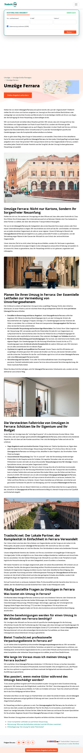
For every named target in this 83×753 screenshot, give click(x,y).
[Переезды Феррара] (57, 741)
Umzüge (7, 77)
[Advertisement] (41, 52)
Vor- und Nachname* (13, 18)
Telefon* (56, 18)
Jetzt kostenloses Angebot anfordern (41, 750)
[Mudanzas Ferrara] (55, 741)
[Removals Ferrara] (50, 741)
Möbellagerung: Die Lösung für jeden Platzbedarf (25, 727)
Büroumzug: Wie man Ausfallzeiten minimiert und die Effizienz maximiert (34, 724)
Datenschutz (62, 744)
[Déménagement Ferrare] (53, 741)
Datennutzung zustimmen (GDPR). (19, 26)
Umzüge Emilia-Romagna (22, 77)
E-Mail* (32, 18)
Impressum (74, 741)
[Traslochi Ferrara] (48, 741)
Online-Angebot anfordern (18, 95)
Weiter (69, 32)
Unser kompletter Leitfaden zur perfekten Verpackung (27, 722)
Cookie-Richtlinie (73, 744)
